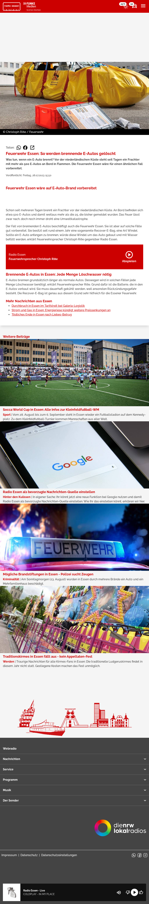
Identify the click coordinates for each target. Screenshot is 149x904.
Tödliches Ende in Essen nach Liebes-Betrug (42, 314)
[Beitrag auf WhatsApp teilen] (19, 147)
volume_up (118, 892)
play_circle (134, 892)
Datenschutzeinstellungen (59, 855)
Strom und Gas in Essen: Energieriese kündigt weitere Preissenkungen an (61, 310)
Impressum (9, 855)
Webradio (10, 748)
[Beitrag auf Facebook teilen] (25, 147)
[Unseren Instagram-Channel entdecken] (145, 855)
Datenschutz (29, 855)
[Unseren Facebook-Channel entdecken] (139, 855)
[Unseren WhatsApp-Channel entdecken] (134, 855)
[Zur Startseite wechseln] (11, 6)
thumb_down (128, 892)
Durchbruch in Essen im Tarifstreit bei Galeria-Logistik (48, 306)
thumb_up (141, 892)
